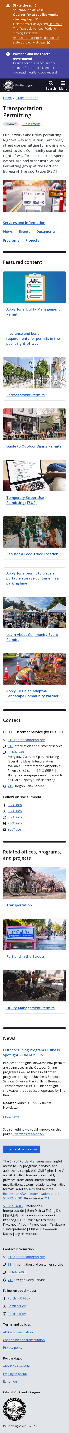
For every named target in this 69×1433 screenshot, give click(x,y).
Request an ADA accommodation (26, 1194)
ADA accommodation (18, 1332)
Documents (46, 231)
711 (46, 1198)
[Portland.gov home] (18, 85)
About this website (16, 1366)
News (8, 231)
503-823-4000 (13, 1198)
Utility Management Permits (30, 1007)
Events (24, 231)
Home (7, 98)
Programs (11, 240)
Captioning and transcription (24, 1340)
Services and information (24, 222)
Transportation (27, 98)
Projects (32, 240)
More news (11, 1117)
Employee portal (15, 1374)
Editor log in (12, 1381)
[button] (51, 85)
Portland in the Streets (25, 956)
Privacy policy (12, 1347)
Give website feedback (28, 1134)
